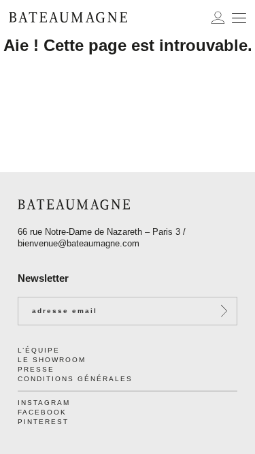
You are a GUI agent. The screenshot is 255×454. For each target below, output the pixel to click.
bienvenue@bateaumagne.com (78, 243)
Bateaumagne (68, 17)
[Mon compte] (217, 18)
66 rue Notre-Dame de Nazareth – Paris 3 (99, 232)
